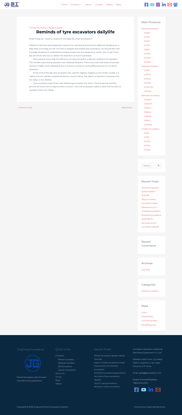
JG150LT (148, 108)
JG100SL (148, 91)
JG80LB (147, 116)
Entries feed (147, 316)
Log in (144, 312)
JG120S (147, 53)
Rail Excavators (65, 366)
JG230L (147, 150)
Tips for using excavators (105, 383)
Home (64, 4)
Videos (109, 4)
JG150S (147, 58)
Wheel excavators (38, 28)
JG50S (147, 41)
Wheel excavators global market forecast (150, 191)
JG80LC (147, 120)
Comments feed (149, 320)
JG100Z (147, 74)
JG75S (147, 45)
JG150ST (148, 99)
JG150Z (147, 79)
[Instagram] (158, 4)
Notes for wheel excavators (107, 386)
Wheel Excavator (66, 359)
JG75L (147, 137)
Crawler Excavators (150, 129)
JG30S (147, 37)
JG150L (147, 145)
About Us (59, 373)
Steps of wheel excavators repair (109, 362)
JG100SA (148, 124)
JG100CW (148, 87)
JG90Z (147, 70)
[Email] (170, 4)
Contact (99, 4)
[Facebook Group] (175, 4)
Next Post (128, 107)
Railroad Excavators (151, 95)
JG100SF (148, 104)
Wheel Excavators (150, 28)
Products (75, 4)
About (88, 4)
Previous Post (24, 107)
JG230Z (147, 83)
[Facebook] (146, 4)
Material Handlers (150, 66)
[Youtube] (152, 4)
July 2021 (146, 270)
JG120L (147, 141)
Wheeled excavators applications (109, 373)
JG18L (146, 133)
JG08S (147, 33)
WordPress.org (148, 325)
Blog (118, 4)
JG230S (147, 62)
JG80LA (147, 112)
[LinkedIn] (164, 4)
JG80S (147, 49)
